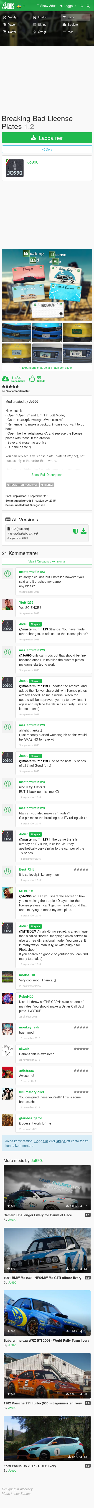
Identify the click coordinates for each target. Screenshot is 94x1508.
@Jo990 (25, 655)
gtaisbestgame (30, 1118)
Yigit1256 (26, 602)
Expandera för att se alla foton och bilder (47, 367)
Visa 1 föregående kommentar (47, 561)
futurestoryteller (31, 1092)
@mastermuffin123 (33, 629)
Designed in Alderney (17, 1489)
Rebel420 (26, 996)
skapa (61, 1141)
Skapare (35, 624)
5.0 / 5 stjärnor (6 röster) (16, 391)
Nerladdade (18, 381)
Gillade (41, 381)
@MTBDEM (27, 931)
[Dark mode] (81, 5)
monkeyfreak (29, 1027)
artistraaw (26, 1070)
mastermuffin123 (32, 571)
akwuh (24, 1048)
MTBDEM (26, 890)
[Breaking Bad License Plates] (47, 284)
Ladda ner (50, 138)
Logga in (41, 1141)
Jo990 (32, 162)
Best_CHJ (26, 869)
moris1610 (27, 975)
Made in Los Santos (16, 1493)
